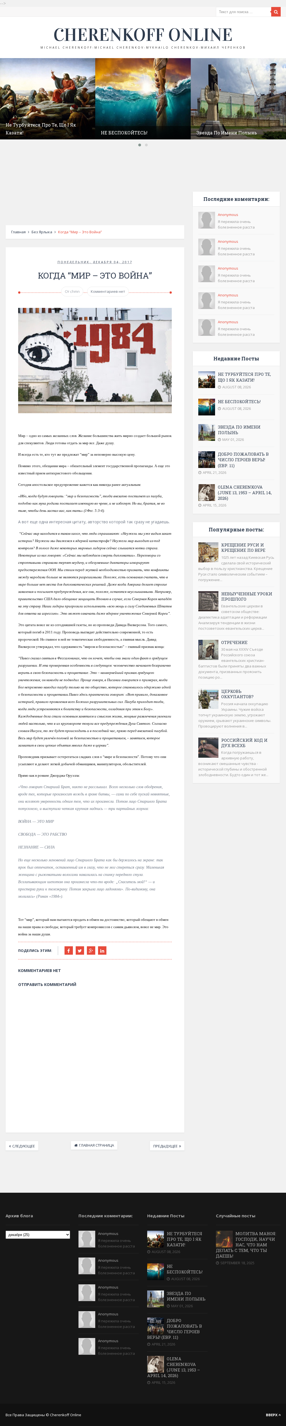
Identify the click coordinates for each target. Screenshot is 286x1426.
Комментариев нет (108, 291)
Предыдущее (165, 1146)
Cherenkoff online (143, 35)
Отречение (234, 642)
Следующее (23, 1146)
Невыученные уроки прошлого (246, 596)
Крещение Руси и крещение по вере (243, 547)
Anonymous (228, 214)
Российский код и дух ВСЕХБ (244, 742)
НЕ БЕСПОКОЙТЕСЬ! (124, 133)
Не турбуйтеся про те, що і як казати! (244, 376)
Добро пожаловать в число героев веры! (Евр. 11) (243, 459)
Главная (18, 231)
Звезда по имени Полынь (226, 133)
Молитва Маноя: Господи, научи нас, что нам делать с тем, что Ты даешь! (246, 1245)
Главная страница (96, 1145)
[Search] (276, 11)
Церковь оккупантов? (237, 693)
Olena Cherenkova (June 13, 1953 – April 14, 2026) (245, 492)
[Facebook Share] (69, 950)
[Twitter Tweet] (80, 950)
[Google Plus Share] (91, 950)
